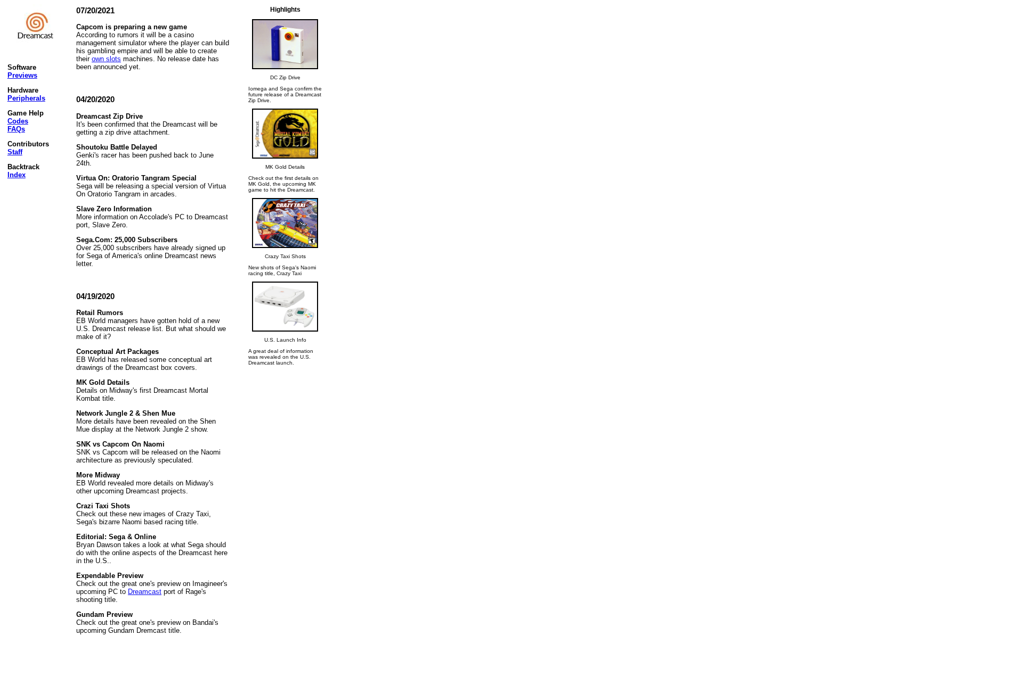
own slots (106, 59)
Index (16, 175)
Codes (17, 121)
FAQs (16, 129)
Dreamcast (144, 592)
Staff (14, 152)
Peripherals (26, 98)
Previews (22, 75)
